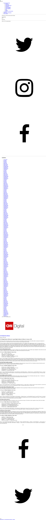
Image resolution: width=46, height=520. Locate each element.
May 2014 (5, 279)
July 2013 (5, 287)
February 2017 (6, 252)
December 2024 (6, 175)
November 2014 (6, 274)
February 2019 (6, 232)
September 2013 (6, 285)
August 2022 (5, 198)
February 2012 (6, 301)
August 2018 (5, 237)
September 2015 (6, 266)
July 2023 (5, 189)
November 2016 (6, 254)
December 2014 (6, 273)
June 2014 (5, 278)
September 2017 (6, 246)
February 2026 (6, 164)
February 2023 (6, 193)
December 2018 (6, 234)
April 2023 (5, 192)
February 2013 (6, 291)
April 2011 (5, 309)
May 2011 (5, 308)
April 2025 (5, 172)
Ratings (6, 10)
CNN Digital (7, 4)
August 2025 (5, 169)
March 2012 (5, 300)
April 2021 (5, 211)
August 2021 (5, 208)
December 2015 (6, 263)
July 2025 (5, 170)
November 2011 (6, 303)
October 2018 (6, 236)
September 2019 (6, 227)
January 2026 (5, 165)
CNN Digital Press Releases (8, 519)
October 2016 (6, 255)
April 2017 (5, 250)
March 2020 (5, 222)
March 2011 (5, 310)
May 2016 (5, 259)
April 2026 (5, 162)
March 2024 (5, 183)
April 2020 (5, 221)
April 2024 (5, 182)
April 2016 (5, 260)
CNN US (6, 3)
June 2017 (5, 249)
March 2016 (5, 261)
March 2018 (5, 241)
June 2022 (5, 200)
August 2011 (5, 306)
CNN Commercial (8, 8)
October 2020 (6, 216)
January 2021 (5, 214)
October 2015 (6, 265)
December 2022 (6, 195)
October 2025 (6, 167)
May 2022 (5, 201)
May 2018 (5, 240)
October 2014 (6, 275)
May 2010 (5, 315)
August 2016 (5, 257)
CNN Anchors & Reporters (7, 12)
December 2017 (6, 244)
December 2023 (6, 185)
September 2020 (6, 217)
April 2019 (5, 231)
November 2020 (6, 215)
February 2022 (6, 203)
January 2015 (5, 272)
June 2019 (5, 229)
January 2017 (5, 253)
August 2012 (5, 296)
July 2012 (5, 297)
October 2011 (5, 304)
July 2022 (5, 199)
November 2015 (6, 264)
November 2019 (6, 225)
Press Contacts (6, 13)
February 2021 (6, 213)
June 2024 (5, 180)
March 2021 (5, 212)
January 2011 (5, 311)
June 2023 (5, 190)
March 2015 (5, 271)
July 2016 (5, 258)
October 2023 (6, 187)
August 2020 (5, 218)
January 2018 (5, 243)
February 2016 (6, 262)
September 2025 (6, 168)
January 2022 (5, 204)
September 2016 (6, 256)
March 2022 (5, 202)
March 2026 (5, 163)
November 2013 (6, 284)
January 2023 (5, 194)
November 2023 (6, 186)
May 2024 (5, 181)
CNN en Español (7, 7)
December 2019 (6, 224)
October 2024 (6, 177)
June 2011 (5, 307)
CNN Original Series (8, 5)
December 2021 (6, 205)
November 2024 (6, 176)
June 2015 (5, 268)
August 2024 (5, 179)
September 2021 (6, 207)
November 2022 (6, 196)
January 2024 (5, 184)
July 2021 (5, 209)
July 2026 (5, 160)
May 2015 (5, 269)
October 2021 (6, 206)
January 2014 (5, 282)
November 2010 (6, 313)
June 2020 (5, 219)
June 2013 (5, 288)
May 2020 (5, 220)
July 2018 (5, 238)
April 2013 (5, 289)
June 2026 (5, 161)
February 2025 (6, 174)
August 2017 (5, 247)
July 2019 (5, 228)
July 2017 (5, 248)
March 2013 (5, 290)
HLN (6, 9)
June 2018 (5, 239)
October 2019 (6, 226)
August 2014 (5, 276)
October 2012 (6, 294)
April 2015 (5, 270)
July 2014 (5, 277)
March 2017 (5, 251)
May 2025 (5, 171)
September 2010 (6, 314)
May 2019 (5, 230)
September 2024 (6, 178)
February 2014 (6, 281)
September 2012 (6, 295)
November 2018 (6, 235)
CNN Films (7, 6)
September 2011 (6, 305)
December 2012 (6, 293)
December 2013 (6, 283)
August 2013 (5, 286)
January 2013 (5, 292)
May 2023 (5, 191)
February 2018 (6, 242)
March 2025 (5, 173)
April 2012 (5, 299)
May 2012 (5, 298)
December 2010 (6, 312)
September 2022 (6, 197)
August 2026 (5, 159)
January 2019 (5, 233)
